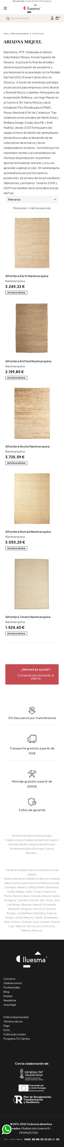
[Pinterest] (24, 1048)
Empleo (8, 996)
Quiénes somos (13, 983)
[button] (32, 674)
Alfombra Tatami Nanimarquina (27, 617)
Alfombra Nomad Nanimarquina (28, 531)
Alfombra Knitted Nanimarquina (28, 361)
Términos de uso (13, 1021)
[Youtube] (48, 1048)
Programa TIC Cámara (17, 1038)
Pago (7, 1025)
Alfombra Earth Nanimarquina (26, 276)
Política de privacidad (16, 1017)
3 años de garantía (32, 810)
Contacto (9, 978)
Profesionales (12, 987)
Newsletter (10, 1000)
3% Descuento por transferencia (32, 718)
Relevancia (14, 199)
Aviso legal (10, 1004)
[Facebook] (16, 1048)
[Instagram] (40, 1048)
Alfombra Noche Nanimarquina (27, 446)
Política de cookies (15, 1034)
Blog (6, 991)
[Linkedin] (32, 1048)
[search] (8, 18)
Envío (7, 1030)
